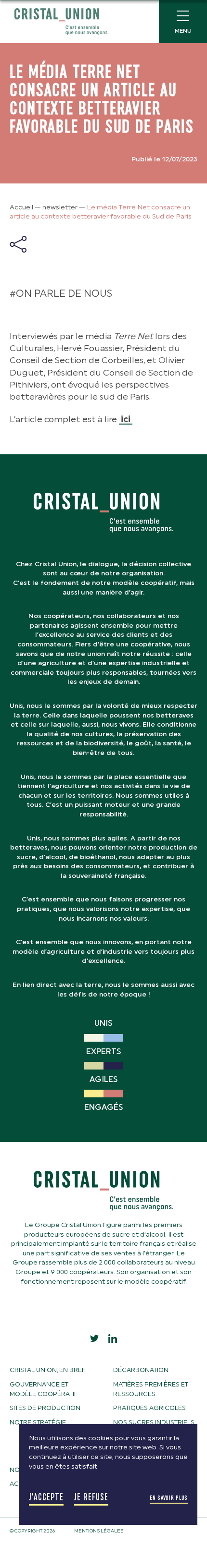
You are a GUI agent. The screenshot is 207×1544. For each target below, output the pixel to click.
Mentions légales (98, 1531)
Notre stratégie (38, 1422)
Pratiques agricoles (149, 1407)
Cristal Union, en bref (48, 1370)
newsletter (60, 207)
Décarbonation (140, 1370)
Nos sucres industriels (153, 1422)
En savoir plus (169, 1498)
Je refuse (91, 1497)
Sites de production (45, 1407)
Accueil (21, 207)
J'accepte (46, 1497)
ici (125, 419)
